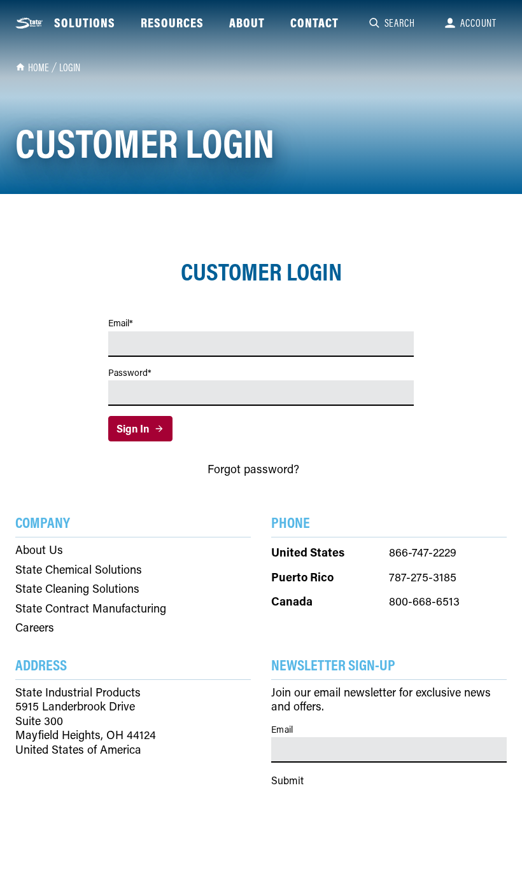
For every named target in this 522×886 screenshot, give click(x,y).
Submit (287, 780)
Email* (120, 323)
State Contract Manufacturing (90, 608)
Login (69, 67)
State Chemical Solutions (78, 569)
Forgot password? (253, 469)
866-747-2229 (422, 552)
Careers (34, 627)
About (247, 23)
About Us (39, 550)
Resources (172, 23)
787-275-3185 (422, 577)
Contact (314, 23)
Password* (130, 372)
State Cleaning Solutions (77, 588)
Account (478, 23)
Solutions (84, 23)
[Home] (29, 23)
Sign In (132, 428)
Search (399, 23)
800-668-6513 (424, 601)
